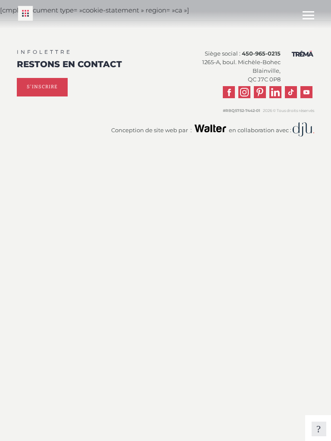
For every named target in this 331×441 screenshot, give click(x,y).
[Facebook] (229, 92)
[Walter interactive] (210, 131)
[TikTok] (291, 92)
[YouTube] (306, 92)
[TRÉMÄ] (25, 20)
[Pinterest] (260, 92)
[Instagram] (244, 92)
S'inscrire (42, 87)
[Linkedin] (275, 92)
